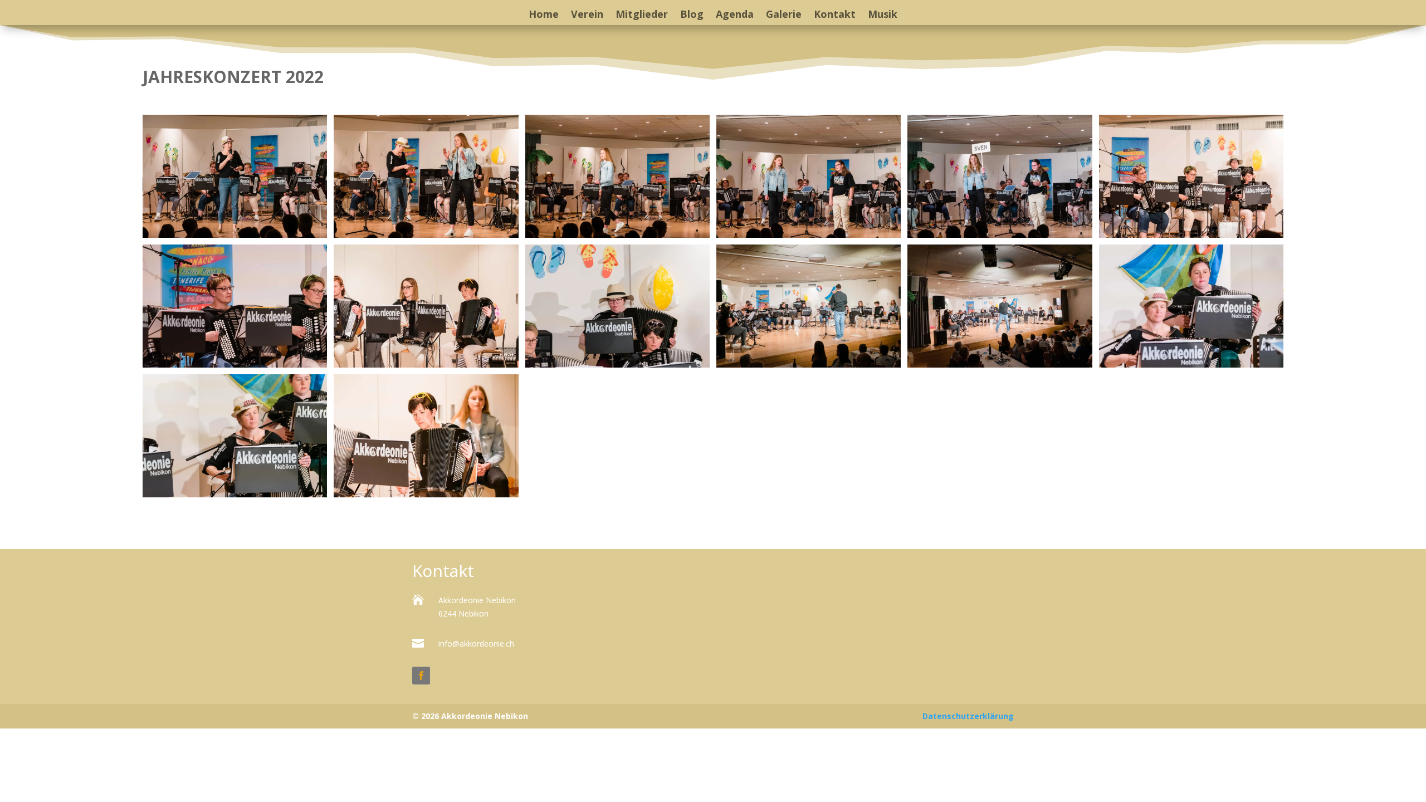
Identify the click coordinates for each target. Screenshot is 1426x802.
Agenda (735, 15)
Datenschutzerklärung (968, 716)
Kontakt (835, 15)
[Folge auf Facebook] (421, 675)
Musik (882, 15)
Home (544, 15)
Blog (692, 15)
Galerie (784, 15)
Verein (587, 15)
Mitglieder (642, 15)
